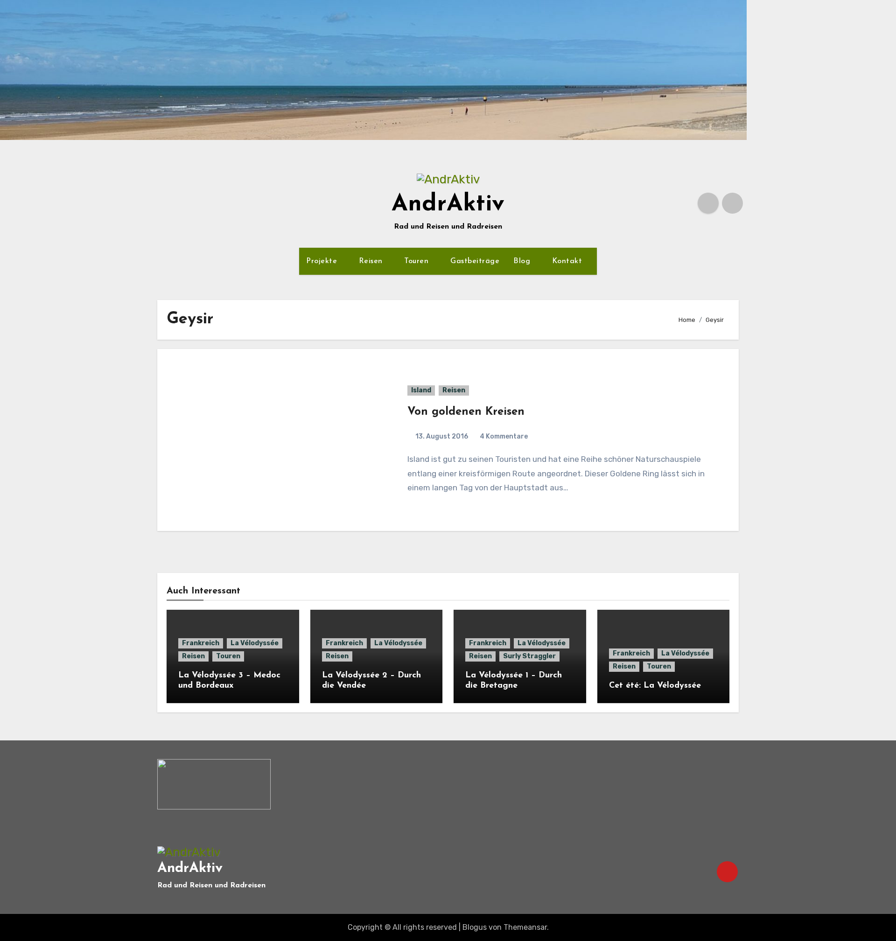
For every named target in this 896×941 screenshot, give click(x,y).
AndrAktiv (448, 204)
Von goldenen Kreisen (466, 412)
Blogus (474, 927)
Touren (417, 261)
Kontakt (568, 261)
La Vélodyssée (255, 643)
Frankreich (200, 643)
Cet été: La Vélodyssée (655, 686)
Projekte (323, 261)
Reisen (372, 261)
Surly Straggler (529, 656)
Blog (523, 261)
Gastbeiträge (474, 261)
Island (421, 390)
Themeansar (525, 927)
